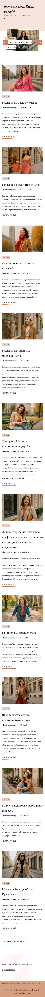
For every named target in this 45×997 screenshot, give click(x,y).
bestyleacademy (9, 108)
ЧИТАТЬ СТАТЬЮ (9, 136)
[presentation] (5, 42)
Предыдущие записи (16, 941)
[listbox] (22, 40)
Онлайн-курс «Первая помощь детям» (17, 964)
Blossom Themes (31, 990)
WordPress (26, 993)
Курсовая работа (8, 969)
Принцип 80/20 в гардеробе (19, 632)
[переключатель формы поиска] (3, 18)
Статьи (11, 38)
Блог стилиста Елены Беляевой (19, 9)
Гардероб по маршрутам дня (19, 102)
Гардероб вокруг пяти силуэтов (21, 184)
